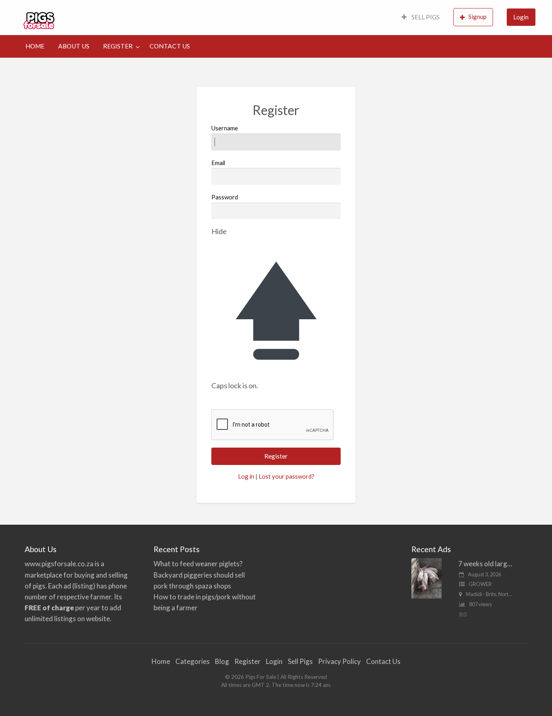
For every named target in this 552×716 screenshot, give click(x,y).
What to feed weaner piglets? (198, 563)
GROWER (480, 584)
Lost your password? (286, 476)
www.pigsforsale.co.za (59, 563)
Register (247, 661)
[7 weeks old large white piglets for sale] (426, 578)
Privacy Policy (339, 661)
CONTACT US (170, 46)
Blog (222, 661)
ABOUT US (73, 46)
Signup (477, 16)
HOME (34, 46)
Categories (192, 661)
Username (224, 128)
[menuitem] (421, 17)
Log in (246, 476)
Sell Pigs (300, 661)
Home (161, 661)
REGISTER (118, 46)
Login (521, 17)
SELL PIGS (425, 17)
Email (218, 162)
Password (224, 197)
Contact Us (383, 661)
